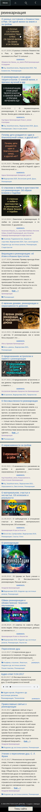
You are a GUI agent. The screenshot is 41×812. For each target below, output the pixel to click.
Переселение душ (11, 649)
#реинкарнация (33, 62)
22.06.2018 (6, 625)
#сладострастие (25, 235)
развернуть (20, 59)
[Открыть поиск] (25, 2)
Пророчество (32, 395)
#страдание (6, 64)
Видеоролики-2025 (10, 179)
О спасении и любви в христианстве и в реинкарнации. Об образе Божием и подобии (20, 190)
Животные (23, 662)
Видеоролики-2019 (29, 534)
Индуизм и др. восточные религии (13, 244)
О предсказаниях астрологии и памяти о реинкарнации (17, 357)
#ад (3, 120)
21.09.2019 (6, 519)
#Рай (26, 62)
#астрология (6, 391)
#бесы (4, 343)
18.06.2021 (6, 404)
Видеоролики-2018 (10, 640)
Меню (5, 3)
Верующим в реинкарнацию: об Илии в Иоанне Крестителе (18, 254)
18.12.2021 (6, 332)
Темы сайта (20, 808)
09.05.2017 (5, 677)
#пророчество (23, 391)
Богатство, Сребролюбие (13, 534)
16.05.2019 (6, 576)
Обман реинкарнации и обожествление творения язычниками (14, 603)
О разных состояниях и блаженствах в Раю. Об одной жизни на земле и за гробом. (20, 21)
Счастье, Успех (18, 536)
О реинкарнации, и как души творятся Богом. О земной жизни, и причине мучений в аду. (19, 79)
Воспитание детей (24, 179)
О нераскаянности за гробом (16, 445)
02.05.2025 (6, 164)
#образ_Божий (7, 233)
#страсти (16, 530)
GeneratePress (20, 806)
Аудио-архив (8, 693)
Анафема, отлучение (11, 662)
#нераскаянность (24, 478)
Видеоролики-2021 (21, 347)
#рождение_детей (24, 175)
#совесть (16, 636)
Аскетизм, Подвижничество (13, 239)
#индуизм (5, 588)
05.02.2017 (6, 710)
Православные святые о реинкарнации (14, 705)
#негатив (36, 231)
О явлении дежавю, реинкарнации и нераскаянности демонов (20, 304)
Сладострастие (7, 247)
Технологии (19, 698)
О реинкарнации (10, 543)
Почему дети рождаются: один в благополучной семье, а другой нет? (20, 136)
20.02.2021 (6, 466)
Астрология (8, 395)
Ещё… (14, 291)
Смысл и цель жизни (20, 128)
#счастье (23, 530)
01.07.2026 (6, 51)
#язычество (24, 636)
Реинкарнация (16, 71)
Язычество (23, 642)
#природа (5, 235)
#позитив (30, 233)
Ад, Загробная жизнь (11, 68)
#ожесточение (7, 480)
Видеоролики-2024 (16, 242)
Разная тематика (7, 668)
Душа (36, 126)
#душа (6, 120)
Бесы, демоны (9, 347)
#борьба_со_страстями (17, 231)
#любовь (29, 231)
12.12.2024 (6, 219)
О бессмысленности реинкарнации (20, 401)
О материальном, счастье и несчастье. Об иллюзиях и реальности (16, 495)
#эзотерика (5, 122)
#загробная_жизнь (11, 478)
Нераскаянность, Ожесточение (12, 486)
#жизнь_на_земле (17, 62)
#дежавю (9, 343)
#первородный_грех (19, 233)
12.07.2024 (6, 259)
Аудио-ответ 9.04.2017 (12, 674)
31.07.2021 (6, 380)
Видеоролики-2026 (26, 68)
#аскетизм (5, 231)
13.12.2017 (6, 652)
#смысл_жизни (26, 120)
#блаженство (6, 62)
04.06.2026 (6, 108)
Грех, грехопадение (31, 242)
